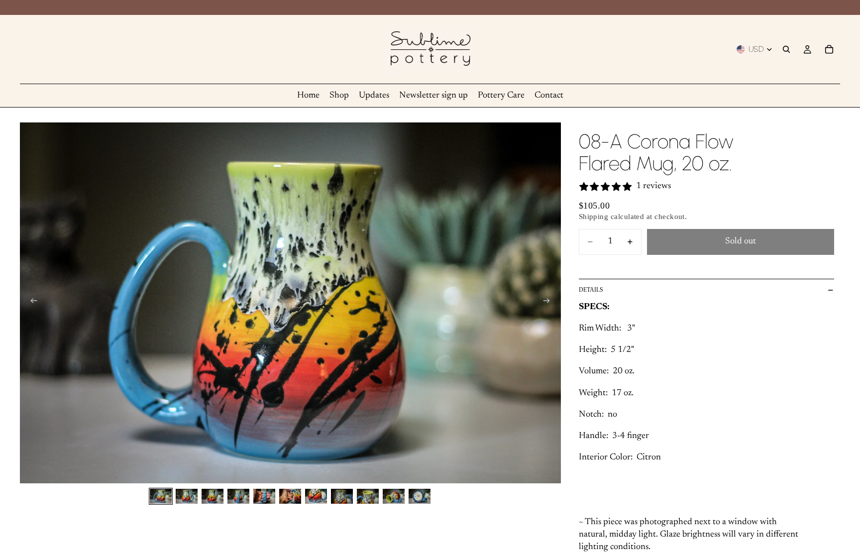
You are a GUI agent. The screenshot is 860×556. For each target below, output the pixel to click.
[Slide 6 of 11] (290, 496)
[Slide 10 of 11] (394, 496)
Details (591, 289)
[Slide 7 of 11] (316, 496)
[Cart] (829, 49)
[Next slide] (550, 303)
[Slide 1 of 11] (161, 496)
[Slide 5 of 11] (264, 496)
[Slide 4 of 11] (238, 496)
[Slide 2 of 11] (187, 496)
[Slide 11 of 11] (419, 496)
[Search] (786, 49)
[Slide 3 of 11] (212, 496)
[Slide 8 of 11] (342, 496)
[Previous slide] (31, 303)
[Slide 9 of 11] (368, 496)
